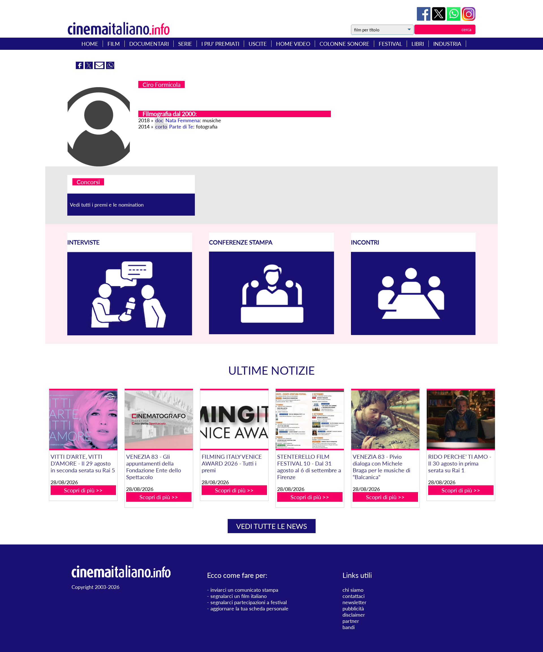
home (89, 43)
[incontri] (413, 333)
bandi (348, 627)
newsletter (354, 602)
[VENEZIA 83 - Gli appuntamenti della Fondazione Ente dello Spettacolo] (159, 419)
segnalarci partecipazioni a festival (248, 602)
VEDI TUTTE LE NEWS (271, 526)
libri (417, 43)
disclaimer (353, 615)
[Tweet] (439, 19)
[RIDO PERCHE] (461, 419)
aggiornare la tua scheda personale (249, 608)
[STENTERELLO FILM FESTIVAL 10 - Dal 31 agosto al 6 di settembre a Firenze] (310, 419)
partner (350, 621)
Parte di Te (181, 126)
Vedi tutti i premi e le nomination (107, 204)
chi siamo (352, 590)
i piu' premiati (220, 43)
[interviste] (129, 333)
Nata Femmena (182, 120)
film (113, 43)
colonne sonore (344, 43)
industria (447, 43)
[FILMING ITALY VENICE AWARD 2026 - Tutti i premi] (234, 419)
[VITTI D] (83, 419)
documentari (149, 43)
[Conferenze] (271, 332)
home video (293, 43)
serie (185, 43)
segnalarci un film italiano (238, 596)
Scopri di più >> (83, 490)
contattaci (353, 596)
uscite (258, 43)
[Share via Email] (100, 67)
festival (390, 43)
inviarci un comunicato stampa (244, 590)
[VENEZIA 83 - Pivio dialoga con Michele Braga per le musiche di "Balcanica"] (385, 419)
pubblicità (353, 608)
